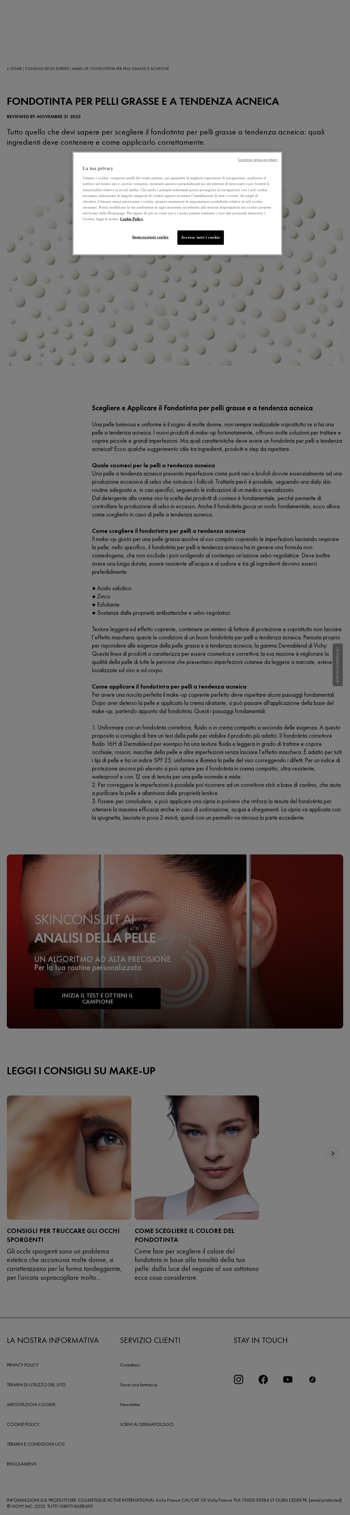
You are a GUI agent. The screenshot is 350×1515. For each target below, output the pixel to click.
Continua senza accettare (258, 159)
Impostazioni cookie (150, 237)
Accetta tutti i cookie (200, 237)
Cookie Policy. (132, 219)
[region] (177, 203)
